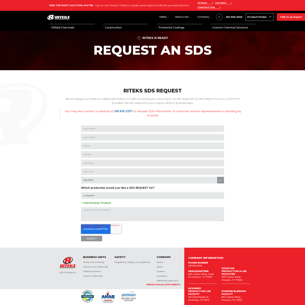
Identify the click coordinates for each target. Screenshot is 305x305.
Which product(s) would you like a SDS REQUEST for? (117, 187)
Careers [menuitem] (161, 271)
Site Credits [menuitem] (173, 284)
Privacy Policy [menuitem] (155, 284)
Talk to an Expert (291, 16)
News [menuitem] (160, 266)
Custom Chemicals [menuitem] (93, 276)
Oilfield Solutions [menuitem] (92, 271)
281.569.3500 (195, 265)
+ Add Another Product (96, 202)
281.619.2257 (123, 111)
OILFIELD (202, 3)
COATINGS (220, 3)
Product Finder (257, 16)
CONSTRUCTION (206, 7)
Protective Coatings (171, 27)
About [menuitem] (160, 262)
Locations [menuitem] (162, 276)
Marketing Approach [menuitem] (168, 280)
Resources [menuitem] (182, 16)
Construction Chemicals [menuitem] (95, 266)
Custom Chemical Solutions (230, 27)
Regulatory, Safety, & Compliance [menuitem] (132, 262)
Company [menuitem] (203, 16)
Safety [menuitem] (163, 16)
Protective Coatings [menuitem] (94, 262)
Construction (113, 27)
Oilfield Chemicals (62, 27)
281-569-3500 (234, 17)
